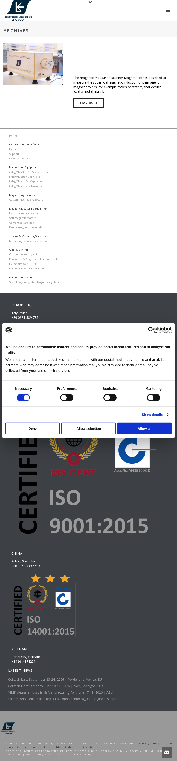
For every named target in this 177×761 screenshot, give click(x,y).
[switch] (66, 397)
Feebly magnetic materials (25, 227)
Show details (152, 414)
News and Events (19, 158)
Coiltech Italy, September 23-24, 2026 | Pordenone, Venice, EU (55, 679)
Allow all (144, 428)
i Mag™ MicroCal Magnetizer (26, 181)
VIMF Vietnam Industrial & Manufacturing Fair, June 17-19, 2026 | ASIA (60, 692)
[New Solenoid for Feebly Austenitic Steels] (33, 63)
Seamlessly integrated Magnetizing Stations (35, 282)
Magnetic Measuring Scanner (27, 268)
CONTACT (88, 747)
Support (14, 154)
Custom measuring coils (24, 254)
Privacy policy (149, 743)
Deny (32, 428)
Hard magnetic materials (24, 213)
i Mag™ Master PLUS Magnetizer (28, 172)
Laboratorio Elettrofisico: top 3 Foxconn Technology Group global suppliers (64, 699)
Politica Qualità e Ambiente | (60, 747)
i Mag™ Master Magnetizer (25, 176)
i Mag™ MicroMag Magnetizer (27, 186)
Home (13, 135)
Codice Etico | (28, 747)
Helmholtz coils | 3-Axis (23, 263)
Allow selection (88, 428)
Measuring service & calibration (28, 241)
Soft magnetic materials (23, 218)
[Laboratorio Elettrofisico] (8, 728)
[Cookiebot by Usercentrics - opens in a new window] (151, 329)
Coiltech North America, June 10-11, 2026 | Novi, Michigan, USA (56, 686)
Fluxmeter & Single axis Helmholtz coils (33, 259)
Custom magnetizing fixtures (26, 199)
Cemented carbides (21, 222)
